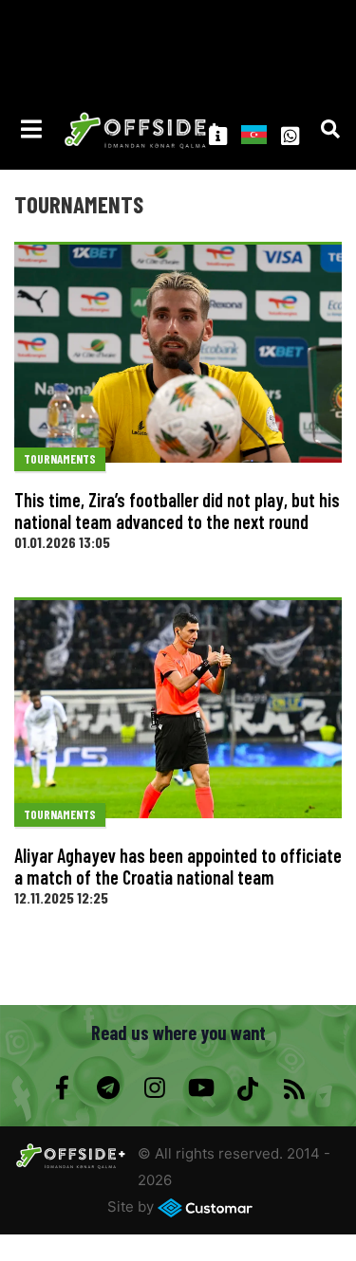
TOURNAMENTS (60, 458)
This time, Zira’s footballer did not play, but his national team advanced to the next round (177, 510)
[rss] (294, 1088)
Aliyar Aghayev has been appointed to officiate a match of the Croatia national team (178, 866)
